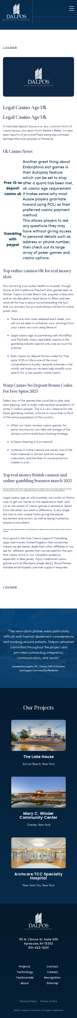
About (25, 983)
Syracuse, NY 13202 (38, 944)
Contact (52, 966)
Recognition (52, 978)
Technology (25, 972)
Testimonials (25, 978)
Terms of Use (48, 1001)
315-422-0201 (38, 948)
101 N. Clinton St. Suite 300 (38, 939)
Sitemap (52, 983)
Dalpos (16, 12)
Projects (24, 966)
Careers (52, 972)
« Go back (10, 47)
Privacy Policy (28, 1001)
